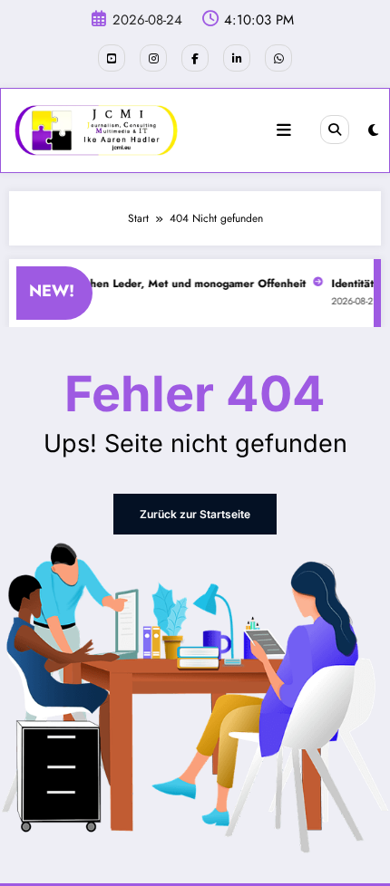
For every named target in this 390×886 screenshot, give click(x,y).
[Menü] (284, 130)
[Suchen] (334, 129)
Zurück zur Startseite (195, 514)
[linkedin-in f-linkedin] (236, 58)
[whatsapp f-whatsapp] (278, 58)
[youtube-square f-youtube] (111, 58)
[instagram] (153, 58)
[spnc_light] (373, 130)
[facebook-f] (195, 58)
